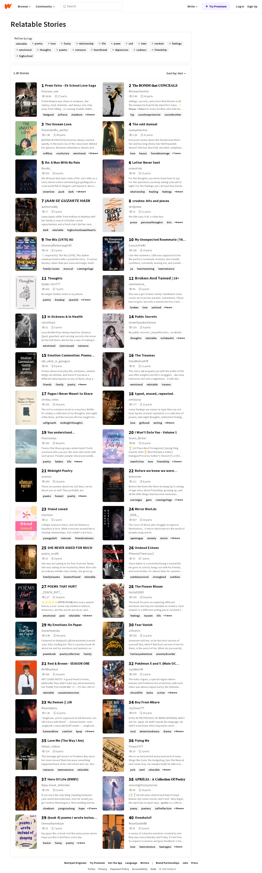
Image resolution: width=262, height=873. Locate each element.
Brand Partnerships (167, 863)
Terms (91, 869)
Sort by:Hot (174, 73)
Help (153, 869)
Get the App (115, 863)
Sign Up (252, 6)
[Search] (64, 6)
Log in (240, 6)
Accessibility (139, 869)
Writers (144, 863)
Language (131, 863)
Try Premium (218, 6)
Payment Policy (119, 869)
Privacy (102, 869)
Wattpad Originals (75, 863)
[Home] (8, 6)
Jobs (185, 863)
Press (194, 863)
